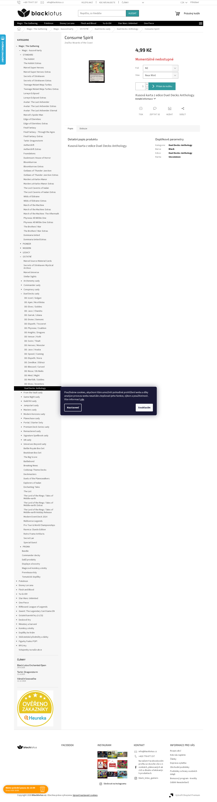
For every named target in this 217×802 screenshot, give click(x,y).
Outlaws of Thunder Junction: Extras (41, 175)
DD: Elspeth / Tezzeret (35, 323)
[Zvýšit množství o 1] (146, 84)
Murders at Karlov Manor (35, 179)
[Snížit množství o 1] (146, 88)
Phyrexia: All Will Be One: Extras (38, 222)
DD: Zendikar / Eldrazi (34, 362)
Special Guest (30, 542)
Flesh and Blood (26, 589)
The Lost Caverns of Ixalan (36, 188)
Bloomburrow (30, 162)
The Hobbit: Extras (32, 63)
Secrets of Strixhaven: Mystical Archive (38, 267)
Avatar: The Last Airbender (36, 102)
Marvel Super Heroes (34, 67)
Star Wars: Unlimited (28, 598)
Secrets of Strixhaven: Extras (37, 80)
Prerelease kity (29, 572)
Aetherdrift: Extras (32, 149)
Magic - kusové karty (32, 50)
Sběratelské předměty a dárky (33, 637)
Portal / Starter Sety (33, 422)
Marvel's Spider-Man (33, 115)
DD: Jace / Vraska (32, 349)
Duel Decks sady (31, 293)
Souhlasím (144, 407)
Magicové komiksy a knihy (34, 568)
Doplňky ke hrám (27, 632)
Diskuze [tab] (83, 128)
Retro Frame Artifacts (34, 534)
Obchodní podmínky (179, 767)
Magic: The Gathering (29, 46)
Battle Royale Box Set (34, 448)
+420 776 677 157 (147, 756)
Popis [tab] (70, 128)
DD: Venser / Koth (32, 336)
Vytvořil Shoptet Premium (187, 795)
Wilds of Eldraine (32, 196)
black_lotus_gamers (148, 778)
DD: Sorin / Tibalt (32, 341)
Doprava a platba (178, 763)
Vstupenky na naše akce (30, 649)
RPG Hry (23, 645)
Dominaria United (32, 235)
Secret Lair (29, 538)
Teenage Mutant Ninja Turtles (38, 84)
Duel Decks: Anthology (35, 388)
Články (125, 2)
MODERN (27, 248)
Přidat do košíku (164, 86)
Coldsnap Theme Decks (35, 470)
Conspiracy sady (32, 289)
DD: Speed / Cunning (34, 354)
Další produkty (29, 559)
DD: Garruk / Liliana (33, 315)
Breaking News (31, 465)
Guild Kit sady (30, 401)
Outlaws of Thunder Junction (37, 170)
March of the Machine (34, 205)
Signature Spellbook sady (36, 435)
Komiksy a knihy (26, 628)
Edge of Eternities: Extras (36, 123)
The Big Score (30, 457)
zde (82, 399)
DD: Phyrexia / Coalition (35, 328)
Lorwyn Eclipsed (31, 93)
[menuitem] (27, 23)
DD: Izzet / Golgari (32, 298)
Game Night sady (32, 397)
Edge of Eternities (32, 119)
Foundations (29, 153)
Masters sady (30, 409)
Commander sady (32, 285)
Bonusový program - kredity (183, 778)
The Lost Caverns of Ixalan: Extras (40, 192)
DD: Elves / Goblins (33, 306)
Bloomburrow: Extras (34, 166)
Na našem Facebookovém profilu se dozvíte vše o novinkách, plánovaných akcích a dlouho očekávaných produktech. (151, 767)
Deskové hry (25, 619)
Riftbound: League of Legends (33, 606)
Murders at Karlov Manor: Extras (39, 183)
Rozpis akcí (87, 2)
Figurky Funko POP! (28, 641)
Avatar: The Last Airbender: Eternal (40, 110)
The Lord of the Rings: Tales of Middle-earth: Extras (38, 504)
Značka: (79, 42)
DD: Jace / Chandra (33, 311)
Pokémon (23, 581)
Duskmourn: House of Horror (37, 158)
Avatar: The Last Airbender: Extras (40, 106)
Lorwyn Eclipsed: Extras (35, 97)
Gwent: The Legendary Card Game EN (37, 611)
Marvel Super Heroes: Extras (37, 72)
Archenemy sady (32, 281)
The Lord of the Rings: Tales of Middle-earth (38, 497)
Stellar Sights (30, 276)
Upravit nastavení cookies (85, 795)
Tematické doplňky (31, 576)
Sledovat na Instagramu (115, 783)
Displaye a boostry (31, 564)
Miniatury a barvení (28, 624)
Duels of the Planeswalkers (37, 478)
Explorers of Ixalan (32, 483)
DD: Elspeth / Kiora (33, 358)
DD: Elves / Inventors (34, 384)
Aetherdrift (29, 145)
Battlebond (29, 461)
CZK (183, 2)
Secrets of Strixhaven (34, 76)
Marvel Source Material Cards (38, 261)
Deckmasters (30, 474)
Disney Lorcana (26, 585)
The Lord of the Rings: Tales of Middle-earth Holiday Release (38, 511)
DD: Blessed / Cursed (34, 366)
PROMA (26, 546)
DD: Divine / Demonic (34, 319)
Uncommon (175, 157)
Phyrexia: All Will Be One (35, 218)
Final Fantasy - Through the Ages (39, 132)
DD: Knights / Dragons (34, 332)
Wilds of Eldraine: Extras (35, 201)
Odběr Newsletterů (179, 782)
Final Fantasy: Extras (33, 136)
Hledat (132, 13)
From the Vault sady (33, 392)
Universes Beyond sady (35, 444)
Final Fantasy (30, 127)
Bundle (25, 551)
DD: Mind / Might (32, 375)
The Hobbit (29, 59)
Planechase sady (32, 418)
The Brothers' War (32, 226)
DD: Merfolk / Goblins (34, 379)
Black (171, 149)
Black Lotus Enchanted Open (31, 665)
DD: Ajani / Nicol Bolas (34, 302)
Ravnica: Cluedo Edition (35, 529)
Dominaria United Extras (35, 239)
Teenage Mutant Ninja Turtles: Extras (41, 89)
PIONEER (27, 243)
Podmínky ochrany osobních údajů (183, 773)
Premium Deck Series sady (36, 427)
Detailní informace (144, 99)
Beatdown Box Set (32, 452)
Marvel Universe (31, 272)
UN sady (27, 440)
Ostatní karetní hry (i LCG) (31, 615)
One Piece (24, 602)
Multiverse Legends (33, 521)
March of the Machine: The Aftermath (41, 213)
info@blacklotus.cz (148, 751)
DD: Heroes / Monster (34, 345)
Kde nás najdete (107, 2)
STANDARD (28, 54)
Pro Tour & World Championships (39, 525)
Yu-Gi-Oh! (23, 594)
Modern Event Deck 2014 (35, 516)
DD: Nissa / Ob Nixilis (34, 371)
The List (27, 491)
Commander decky (31, 555)
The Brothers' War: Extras (36, 231)
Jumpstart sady (31, 405)
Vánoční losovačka (26, 678)
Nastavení (73, 407)
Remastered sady (32, 431)
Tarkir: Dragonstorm (33, 140)
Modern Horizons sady (34, 414)
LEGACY (26, 252)
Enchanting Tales (32, 487)
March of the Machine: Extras (37, 209)
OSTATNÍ (27, 256)
